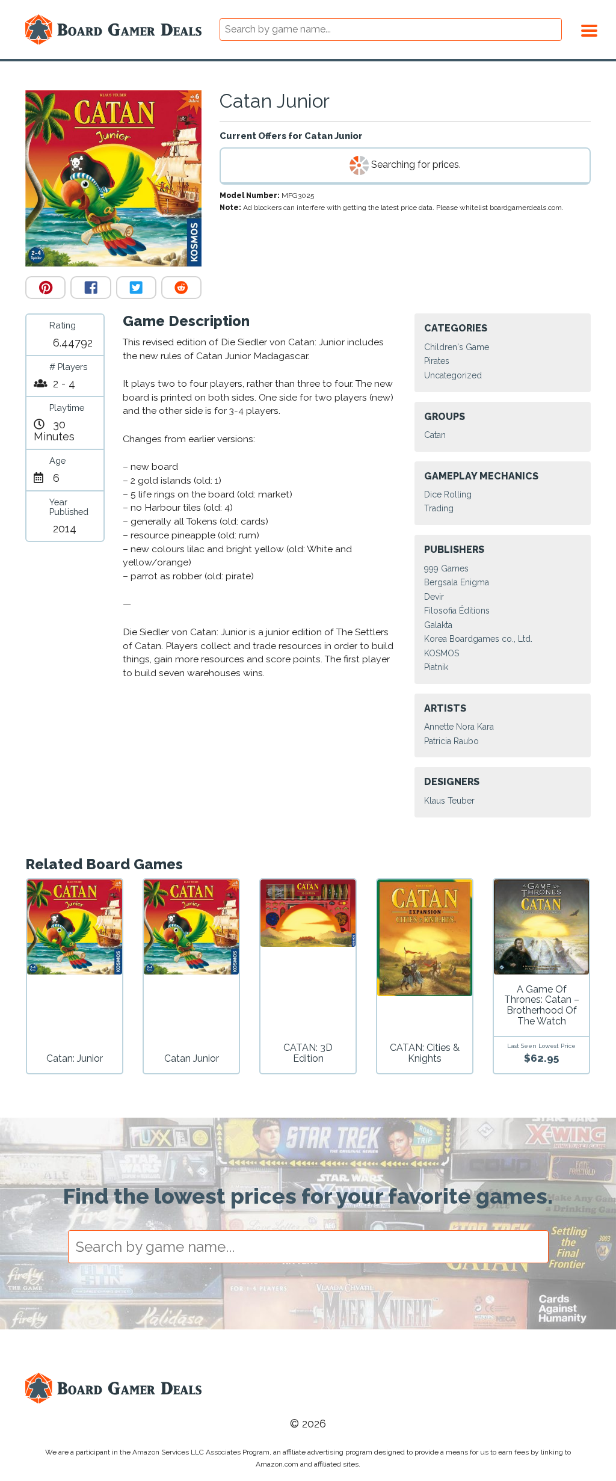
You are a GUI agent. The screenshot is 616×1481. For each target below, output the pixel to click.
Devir (434, 597)
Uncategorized (453, 375)
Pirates (436, 361)
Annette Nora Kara (459, 726)
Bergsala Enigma (456, 582)
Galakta (438, 625)
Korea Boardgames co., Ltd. (478, 639)
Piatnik (436, 667)
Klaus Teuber (449, 800)
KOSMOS (441, 653)
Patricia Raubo (451, 741)
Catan (435, 435)
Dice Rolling (448, 494)
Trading (439, 508)
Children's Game (456, 347)
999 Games (446, 568)
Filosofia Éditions (457, 610)
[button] (589, 28)
